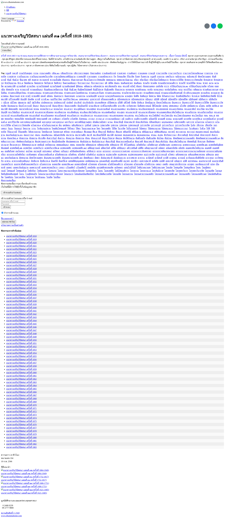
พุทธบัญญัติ (30, 119)
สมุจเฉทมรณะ (143, 135)
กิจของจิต (121, 76)
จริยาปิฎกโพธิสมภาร (159, 80)
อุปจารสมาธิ (145, 161)
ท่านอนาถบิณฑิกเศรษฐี (171, 93)
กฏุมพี (8, 73)
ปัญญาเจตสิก (70, 106)
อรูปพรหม (122, 154)
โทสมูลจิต (178, 167)
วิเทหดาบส (58, 132)
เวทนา (62, 167)
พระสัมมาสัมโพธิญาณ (90, 112)
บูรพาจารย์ (95, 99)
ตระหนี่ (126, 86)
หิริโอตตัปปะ (129, 145)
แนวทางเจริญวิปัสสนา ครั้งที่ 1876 (21, 424)
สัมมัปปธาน (85, 141)
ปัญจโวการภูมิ (25, 106)
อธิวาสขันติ (132, 148)
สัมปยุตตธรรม (72, 141)
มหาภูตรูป (46, 122)
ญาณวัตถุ (31, 86)
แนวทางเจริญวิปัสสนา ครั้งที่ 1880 (21, 437)
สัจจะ (87, 138)
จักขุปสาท (208, 80)
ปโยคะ (202, 106)
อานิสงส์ (158, 158)
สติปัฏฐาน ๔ (147, 132)
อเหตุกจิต (56, 164)
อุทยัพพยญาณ (91, 161)
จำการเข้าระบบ (11, 213)
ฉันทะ (117, 83)
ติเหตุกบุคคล (149, 86)
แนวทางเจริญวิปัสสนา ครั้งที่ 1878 (21, 431)
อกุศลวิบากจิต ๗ (52, 148)
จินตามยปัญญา (70, 83)
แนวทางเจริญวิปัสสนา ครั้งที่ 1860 (21, 372)
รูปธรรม (114, 125)
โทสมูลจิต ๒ (189, 167)
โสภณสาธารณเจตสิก (144, 174)
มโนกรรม (199, 122)
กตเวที (15, 73)
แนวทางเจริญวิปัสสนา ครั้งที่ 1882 (21, 444)
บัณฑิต (31, 99)
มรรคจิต (187, 119)
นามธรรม (80, 96)
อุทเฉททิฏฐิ (104, 161)
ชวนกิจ (146, 83)
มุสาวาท (190, 122)
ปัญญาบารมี (45, 106)
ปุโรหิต (183, 106)
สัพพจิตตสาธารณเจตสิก (184, 138)
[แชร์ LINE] (220, 26)
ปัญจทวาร (176, 102)
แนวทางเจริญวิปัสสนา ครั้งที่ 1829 (21, 272)
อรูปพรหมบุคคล (135, 154)
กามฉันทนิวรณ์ (109, 73)
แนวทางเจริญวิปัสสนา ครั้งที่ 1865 (21, 389)
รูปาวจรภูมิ (156, 125)
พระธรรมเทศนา (118, 109)
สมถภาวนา (29, 135)
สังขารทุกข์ (205, 135)
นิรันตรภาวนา (168, 96)
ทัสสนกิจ (10, 89)
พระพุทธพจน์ (162, 109)
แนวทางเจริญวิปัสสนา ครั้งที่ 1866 (21, 392)
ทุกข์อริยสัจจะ (171, 89)
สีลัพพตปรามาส (29, 145)
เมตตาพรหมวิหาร (49, 167)
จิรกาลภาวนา (84, 83)
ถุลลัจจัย (159, 86)
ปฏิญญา (149, 99)
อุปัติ (185, 161)
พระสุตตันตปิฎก (109, 112)
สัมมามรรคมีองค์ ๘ (125, 141)
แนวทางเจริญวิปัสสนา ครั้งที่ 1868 (21, 398)
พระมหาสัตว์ (190, 109)
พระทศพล (91, 109)
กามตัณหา (132, 73)
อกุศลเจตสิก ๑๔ (79, 148)
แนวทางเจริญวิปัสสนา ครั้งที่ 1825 (21, 259)
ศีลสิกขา (111, 132)
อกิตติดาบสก (164, 145)
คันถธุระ (66, 80)
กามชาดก (121, 73)
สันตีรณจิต (151, 138)
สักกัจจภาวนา (170, 135)
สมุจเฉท (118, 135)
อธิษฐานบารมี (151, 148)
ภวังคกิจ (65, 119)
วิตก (98, 128)
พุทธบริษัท (19, 119)
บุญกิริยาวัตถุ (56, 99)
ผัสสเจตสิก (13, 109)
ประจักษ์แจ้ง (88, 102)
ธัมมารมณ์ (15, 96)
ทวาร (166, 86)
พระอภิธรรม (190, 112)
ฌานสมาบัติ (10, 86)
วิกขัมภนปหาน (44, 128)
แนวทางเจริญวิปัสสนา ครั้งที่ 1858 (21, 366)
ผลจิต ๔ (215, 106)
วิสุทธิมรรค (47, 132)
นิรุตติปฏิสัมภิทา (183, 96)
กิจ (115, 76)
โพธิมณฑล (42, 171)
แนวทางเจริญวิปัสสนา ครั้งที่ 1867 (21, 395)
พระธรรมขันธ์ (103, 109)
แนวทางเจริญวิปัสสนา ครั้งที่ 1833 (21, 285)
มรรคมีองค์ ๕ (209, 119)
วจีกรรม (200, 125)
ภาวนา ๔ (100, 119)
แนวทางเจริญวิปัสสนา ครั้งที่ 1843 (21, 317)
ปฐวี (29, 102)
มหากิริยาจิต (13, 122)
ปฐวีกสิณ (36, 102)
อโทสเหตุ (92, 164)
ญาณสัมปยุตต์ (68, 86)
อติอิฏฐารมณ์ (94, 148)
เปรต (212, 164)
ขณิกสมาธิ (192, 76)
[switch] (2, 213)
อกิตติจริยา (141, 145)
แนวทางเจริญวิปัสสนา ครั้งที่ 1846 (21, 327)
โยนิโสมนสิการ (122, 171)
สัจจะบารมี (96, 138)
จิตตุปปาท (38, 83)
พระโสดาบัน (167, 115)
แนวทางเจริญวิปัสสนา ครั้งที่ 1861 (21, 376)
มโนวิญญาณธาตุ (50, 125)
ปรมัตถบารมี (59, 102)
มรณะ (169, 119)
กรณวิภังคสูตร (25, 73)
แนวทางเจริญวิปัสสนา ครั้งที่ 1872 (21, 411)
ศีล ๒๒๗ (88, 132)
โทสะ (198, 167)
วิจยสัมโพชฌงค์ (59, 128)
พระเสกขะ (129, 115)
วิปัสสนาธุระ (167, 128)
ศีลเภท (119, 132)
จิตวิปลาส (48, 83)
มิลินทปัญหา (155, 122)
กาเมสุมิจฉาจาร (105, 76)
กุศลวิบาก (169, 76)
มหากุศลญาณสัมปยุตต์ (30, 122)
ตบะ (120, 86)
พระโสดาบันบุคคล (182, 115)
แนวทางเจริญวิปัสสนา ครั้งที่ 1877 (21, 428)
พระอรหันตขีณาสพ (19, 115)
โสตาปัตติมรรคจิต (103, 174)
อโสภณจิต (138, 164)
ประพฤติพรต (100, 102)
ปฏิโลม (13, 102)
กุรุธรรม (160, 76)
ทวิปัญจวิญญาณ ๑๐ (179, 86)
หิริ (121, 145)
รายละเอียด (6, 50)
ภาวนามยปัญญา (112, 119)
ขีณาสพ (23, 80)
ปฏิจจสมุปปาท (137, 99)
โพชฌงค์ (11, 171)
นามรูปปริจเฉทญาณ (114, 96)
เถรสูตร (190, 164)
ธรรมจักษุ (205, 93)
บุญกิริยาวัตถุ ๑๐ (70, 99)
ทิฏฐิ (66, 89)
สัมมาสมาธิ (149, 141)
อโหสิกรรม (149, 164)
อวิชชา (171, 154)
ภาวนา (91, 119)
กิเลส (137, 76)
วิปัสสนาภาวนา (181, 128)
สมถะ (37, 135)
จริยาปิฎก (144, 80)
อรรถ (99, 151)
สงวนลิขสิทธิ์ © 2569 (10, 513)
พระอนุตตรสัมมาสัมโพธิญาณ (170, 112)
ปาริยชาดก (131, 106)
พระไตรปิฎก (197, 115)
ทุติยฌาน (197, 89)
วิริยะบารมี (12, 132)
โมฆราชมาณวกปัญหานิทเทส (71, 171)
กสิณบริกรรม (67, 73)
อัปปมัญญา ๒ (120, 158)
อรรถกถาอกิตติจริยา (16, 154)
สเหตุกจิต (80, 145)
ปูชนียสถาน (192, 106)
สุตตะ (72, 145)
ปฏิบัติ (156, 99)
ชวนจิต (154, 83)
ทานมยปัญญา (36, 89)
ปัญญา (36, 106)
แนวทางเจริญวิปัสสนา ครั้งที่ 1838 (21, 301)
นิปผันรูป (144, 96)
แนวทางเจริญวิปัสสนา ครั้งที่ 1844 (21, 320)
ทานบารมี (24, 89)
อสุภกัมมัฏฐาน (11, 158)
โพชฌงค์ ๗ (21, 171)
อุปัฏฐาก (178, 161)
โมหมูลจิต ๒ (91, 171)
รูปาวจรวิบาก (168, 125)
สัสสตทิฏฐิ (191, 141)
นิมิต (159, 96)
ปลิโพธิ (127, 102)
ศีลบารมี (102, 132)
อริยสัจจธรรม (61, 154)
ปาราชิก (121, 106)
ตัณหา (139, 86)
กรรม (35, 73)
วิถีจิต (114, 128)
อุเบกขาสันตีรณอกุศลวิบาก (26, 164)
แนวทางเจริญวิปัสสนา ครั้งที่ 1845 (21, 324)
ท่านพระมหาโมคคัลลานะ (76, 93)
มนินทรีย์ (153, 119)
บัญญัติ (23, 99)
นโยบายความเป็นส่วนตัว (12, 225)
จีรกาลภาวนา (97, 83)
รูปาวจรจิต (145, 125)
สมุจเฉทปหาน (129, 135)
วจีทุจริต (208, 125)
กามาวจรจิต (161, 73)
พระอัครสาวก (86, 115)
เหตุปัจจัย (91, 167)
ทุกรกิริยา (188, 89)
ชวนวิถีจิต (190, 83)
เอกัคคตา (118, 167)
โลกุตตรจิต (169, 171)
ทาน (17, 89)
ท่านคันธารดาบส (210, 89)
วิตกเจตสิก (106, 128)
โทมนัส (169, 167)
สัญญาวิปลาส (108, 138)
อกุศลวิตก (27, 148)
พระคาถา (68, 109)
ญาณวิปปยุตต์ (42, 86)
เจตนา (158, 164)
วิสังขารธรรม (34, 132)
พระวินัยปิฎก (14, 112)
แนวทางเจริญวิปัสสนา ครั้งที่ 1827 (21, 265)
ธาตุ (22, 96)
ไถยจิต (49, 177)
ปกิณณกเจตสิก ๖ (108, 99)
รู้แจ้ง (193, 125)
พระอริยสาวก (73, 115)
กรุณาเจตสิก (45, 73)
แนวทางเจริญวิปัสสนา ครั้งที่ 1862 (21, 379)
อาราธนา (209, 158)
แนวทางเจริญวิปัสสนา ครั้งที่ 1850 (21, 340)
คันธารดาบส (77, 80)
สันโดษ (160, 138)
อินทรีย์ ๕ (63, 161)
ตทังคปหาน (98, 86)
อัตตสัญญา (89, 158)
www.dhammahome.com (11, 516)
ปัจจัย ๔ (140, 102)
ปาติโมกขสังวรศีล (108, 106)
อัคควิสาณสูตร (36, 158)
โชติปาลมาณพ (144, 167)
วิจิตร (78, 128)
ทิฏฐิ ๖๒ (73, 89)
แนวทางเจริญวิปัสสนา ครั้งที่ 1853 (21, 350)
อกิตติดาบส (152, 145)
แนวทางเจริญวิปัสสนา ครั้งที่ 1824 (21, 256)
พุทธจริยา (9, 119)
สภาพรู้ (171, 132)
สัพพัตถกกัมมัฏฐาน (25, 141)
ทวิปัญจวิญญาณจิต (198, 86)
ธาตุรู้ (28, 96)
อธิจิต (113, 148)
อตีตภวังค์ (105, 148)
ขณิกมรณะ (180, 76)
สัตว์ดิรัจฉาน (129, 138)
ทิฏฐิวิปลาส (98, 89)
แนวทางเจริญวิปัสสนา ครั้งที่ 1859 (21, 369)
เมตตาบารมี (34, 167)
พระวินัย (201, 109)
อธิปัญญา (121, 148)
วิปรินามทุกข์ (132, 128)
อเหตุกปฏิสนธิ (80, 164)
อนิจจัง (182, 148)
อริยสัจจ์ (81, 154)
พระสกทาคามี (27, 112)
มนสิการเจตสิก (141, 119)
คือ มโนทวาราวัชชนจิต (94, 80)
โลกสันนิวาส (157, 171)
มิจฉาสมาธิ (129, 122)
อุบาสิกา (134, 161)
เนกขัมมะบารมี (202, 164)
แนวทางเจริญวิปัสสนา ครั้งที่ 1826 (21, 262)
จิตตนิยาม (28, 83)
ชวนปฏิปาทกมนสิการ (168, 83)
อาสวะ (8, 161)
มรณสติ (161, 119)
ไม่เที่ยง (57, 177)
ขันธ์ (9, 80)
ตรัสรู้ (132, 86)
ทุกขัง (150, 89)
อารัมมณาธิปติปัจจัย (195, 158)
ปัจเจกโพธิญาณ (163, 102)
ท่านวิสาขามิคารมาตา (132, 93)
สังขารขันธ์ (194, 135)
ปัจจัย (133, 102)
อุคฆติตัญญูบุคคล (76, 161)
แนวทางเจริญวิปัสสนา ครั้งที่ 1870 (21, 405)
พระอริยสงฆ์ (60, 115)
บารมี (37, 99)
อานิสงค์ (150, 158)
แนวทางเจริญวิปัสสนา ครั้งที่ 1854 (21, 353)
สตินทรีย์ (127, 132)
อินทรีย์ (54, 161)
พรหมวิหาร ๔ (46, 109)
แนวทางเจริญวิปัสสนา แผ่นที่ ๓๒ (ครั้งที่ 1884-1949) (24, 473)
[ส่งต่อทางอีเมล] (207, 26)
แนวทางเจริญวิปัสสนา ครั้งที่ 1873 (21, 415)
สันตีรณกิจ (140, 138)
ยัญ (60, 125)
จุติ (106, 83)
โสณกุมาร (68, 174)
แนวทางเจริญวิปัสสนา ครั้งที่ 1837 (21, 298)
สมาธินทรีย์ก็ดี (99, 135)
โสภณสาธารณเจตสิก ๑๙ (166, 174)
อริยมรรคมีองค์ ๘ (46, 154)
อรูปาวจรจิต (149, 154)
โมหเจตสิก (109, 171)
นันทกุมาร (58, 96)
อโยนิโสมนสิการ (115, 164)
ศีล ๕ (95, 132)
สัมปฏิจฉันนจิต (58, 141)
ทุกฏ (180, 89)
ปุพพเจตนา (174, 106)
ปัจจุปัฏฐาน (150, 102)
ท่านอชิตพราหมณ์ (151, 93)
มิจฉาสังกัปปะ (142, 122)
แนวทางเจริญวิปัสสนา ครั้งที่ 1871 (21, 408)
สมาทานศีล (80, 135)
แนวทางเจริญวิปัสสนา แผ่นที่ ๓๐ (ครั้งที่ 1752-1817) (24, 480)
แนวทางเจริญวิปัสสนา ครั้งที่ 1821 (21, 246)
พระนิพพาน (132, 109)
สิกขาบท (201, 141)
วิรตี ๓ (202, 128)
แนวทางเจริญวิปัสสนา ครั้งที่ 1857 (21, 363)
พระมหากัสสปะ (176, 109)
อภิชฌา (56, 151)
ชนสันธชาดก (127, 83)
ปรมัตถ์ (69, 102)
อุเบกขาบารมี (205, 161)
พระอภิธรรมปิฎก (205, 112)
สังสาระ (61, 138)
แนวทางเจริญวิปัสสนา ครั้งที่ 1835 (21, 291)
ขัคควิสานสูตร (204, 76)
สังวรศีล (42, 138)
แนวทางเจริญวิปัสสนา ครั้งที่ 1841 (21, 311)
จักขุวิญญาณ (10, 83)
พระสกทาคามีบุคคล (44, 112)
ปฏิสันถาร (203, 99)
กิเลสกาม (145, 76)
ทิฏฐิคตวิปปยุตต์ (85, 89)
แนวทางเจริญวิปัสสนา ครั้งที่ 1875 (21, 421)
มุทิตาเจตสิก (179, 122)
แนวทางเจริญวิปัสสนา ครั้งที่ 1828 (21, 269)
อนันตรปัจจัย (171, 148)
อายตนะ (173, 158)
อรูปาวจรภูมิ (161, 154)
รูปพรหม (123, 125)
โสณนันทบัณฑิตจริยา (84, 174)
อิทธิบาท (35, 161)
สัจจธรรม (80, 138)
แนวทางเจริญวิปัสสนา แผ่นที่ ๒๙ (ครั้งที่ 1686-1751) (24, 486)
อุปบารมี (169, 161)
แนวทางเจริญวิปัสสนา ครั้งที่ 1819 (21, 239)
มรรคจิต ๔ (197, 119)
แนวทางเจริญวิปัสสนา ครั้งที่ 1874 (21, 418)
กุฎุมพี (153, 76)
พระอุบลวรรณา (101, 115)
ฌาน (211, 83)
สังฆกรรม (23, 138)
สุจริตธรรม (50, 145)
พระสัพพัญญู (73, 112)
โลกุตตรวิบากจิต (196, 171)
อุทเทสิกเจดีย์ (116, 161)
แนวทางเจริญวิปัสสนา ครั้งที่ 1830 (21, 275)
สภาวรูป (191, 132)
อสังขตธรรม (181, 154)
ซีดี (7, 10)
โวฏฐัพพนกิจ (31, 174)
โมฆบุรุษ (52, 171)
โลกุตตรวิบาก (182, 171)
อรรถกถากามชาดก (121, 151)
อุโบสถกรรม (45, 164)
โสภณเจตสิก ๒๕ (199, 174)
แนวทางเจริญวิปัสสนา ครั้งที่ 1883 (21, 447)
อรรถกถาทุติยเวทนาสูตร (163, 151)
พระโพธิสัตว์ (154, 115)
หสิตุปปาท (114, 145)
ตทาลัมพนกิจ (111, 86)
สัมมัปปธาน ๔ (98, 141)
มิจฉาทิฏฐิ (118, 122)
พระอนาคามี (131, 112)
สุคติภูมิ (40, 145)
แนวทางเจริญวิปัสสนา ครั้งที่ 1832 (21, 282)
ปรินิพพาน (112, 102)
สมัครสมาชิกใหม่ (8, 222)
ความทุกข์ (44, 80)
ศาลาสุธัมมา (77, 132)
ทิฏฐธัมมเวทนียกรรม (53, 89)
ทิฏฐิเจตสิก (109, 89)
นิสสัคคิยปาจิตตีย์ (208, 96)
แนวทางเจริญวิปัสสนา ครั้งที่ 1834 (21, 288)
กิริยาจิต (130, 76)
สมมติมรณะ (47, 135)
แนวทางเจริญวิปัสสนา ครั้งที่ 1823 (21, 252)
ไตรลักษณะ (40, 177)
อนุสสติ (208, 148)
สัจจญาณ (70, 138)
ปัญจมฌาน (12, 106)
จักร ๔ (20, 83)
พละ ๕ (212, 115)
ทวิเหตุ (211, 86)
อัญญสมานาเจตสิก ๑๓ (72, 158)
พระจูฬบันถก (80, 109)
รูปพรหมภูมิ (133, 125)
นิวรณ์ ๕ (195, 96)
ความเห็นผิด (55, 80)
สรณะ (154, 135)
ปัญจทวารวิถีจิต (202, 102)
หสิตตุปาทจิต (103, 145)
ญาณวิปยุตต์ (55, 86)
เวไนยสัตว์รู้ (81, 167)
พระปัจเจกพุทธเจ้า (147, 109)
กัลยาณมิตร (95, 73)
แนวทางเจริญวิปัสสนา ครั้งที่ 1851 (21, 343)
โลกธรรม (134, 171)
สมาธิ (89, 135)
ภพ (49, 119)
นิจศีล (136, 96)
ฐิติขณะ (79, 86)
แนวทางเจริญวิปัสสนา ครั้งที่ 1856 (21, 359)
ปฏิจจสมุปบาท (123, 99)
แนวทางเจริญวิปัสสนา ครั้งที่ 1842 (21, 314)
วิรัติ (208, 128)
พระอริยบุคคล (47, 115)
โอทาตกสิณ (19, 177)
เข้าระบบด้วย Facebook (11, 193)
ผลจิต (208, 106)
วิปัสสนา (143, 128)
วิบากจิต (121, 128)
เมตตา (9, 167)
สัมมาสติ (139, 141)
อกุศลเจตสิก (65, 148)
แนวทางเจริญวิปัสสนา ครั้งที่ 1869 (21, 402)
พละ (206, 115)
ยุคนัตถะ (67, 125)
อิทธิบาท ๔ (45, 161)
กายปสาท (11, 76)
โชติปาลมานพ (158, 167)
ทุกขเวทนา (159, 89)
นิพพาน (152, 96)
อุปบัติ (162, 161)
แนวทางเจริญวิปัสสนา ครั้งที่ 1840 (21, 307)
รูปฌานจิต (105, 125)
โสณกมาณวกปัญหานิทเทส (50, 174)
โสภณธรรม (127, 174)
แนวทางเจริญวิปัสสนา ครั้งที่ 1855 (21, 356)
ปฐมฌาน (22, 102)
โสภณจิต (117, 174)
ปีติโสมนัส (156, 106)
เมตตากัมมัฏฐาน (20, 167)
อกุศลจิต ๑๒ (202, 145)
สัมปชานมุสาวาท (43, 141)
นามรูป (101, 96)
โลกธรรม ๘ (145, 171)
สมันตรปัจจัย (59, 135)
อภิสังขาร (91, 151)
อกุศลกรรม (176, 145)
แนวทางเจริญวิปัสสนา (16, 13)
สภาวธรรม (181, 132)
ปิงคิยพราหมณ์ (144, 106)
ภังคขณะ (83, 119)
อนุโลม (29, 151)
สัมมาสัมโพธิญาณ (177, 141)
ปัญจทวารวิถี (188, 102)
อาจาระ (141, 158)
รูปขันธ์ (88, 125)
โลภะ (21, 174)
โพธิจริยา (31, 171)
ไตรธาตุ (30, 177)
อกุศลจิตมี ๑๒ (16, 148)
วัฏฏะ (10, 128)
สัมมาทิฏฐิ (110, 141)
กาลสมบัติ (81, 76)
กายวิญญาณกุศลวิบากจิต (41, 76)
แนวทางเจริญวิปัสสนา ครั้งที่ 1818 (21, 236)
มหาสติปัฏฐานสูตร (83, 122)
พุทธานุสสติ (42, 119)
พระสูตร (121, 112)
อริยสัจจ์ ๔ (91, 154)
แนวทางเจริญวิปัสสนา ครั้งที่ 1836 (21, 294)
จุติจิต (110, 83)
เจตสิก (165, 164)
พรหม (36, 109)
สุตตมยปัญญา (62, 145)
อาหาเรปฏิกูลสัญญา (21, 161)
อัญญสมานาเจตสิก (52, 158)
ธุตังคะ (50, 96)
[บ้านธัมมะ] (12, 2)
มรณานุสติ (178, 119)
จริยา (136, 80)
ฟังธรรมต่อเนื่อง (8, 180)
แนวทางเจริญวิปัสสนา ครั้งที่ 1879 (21, 434)
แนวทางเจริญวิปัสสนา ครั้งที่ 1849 (21, 337)
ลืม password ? (7, 218)
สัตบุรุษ (118, 138)
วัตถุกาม (26, 128)
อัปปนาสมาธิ (107, 158)
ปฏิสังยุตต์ (193, 99)
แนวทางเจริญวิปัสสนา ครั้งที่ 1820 (21, 243)
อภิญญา (65, 151)
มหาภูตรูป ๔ (58, 122)
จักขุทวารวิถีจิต (176, 80)
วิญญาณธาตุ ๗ (88, 128)
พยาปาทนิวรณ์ (26, 109)
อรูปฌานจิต (111, 154)
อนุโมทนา (20, 151)
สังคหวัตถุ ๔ (12, 138)
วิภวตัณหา (194, 128)
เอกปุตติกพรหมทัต (105, 167)
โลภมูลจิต (209, 171)
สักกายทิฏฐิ (183, 135)
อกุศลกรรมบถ (189, 145)
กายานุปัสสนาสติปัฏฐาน (65, 76)
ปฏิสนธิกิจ (172, 99)
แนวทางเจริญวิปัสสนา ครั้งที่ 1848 (21, 333)
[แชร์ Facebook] (213, 26)
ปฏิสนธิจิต (183, 99)
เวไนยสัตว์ (70, 167)
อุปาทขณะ (193, 161)
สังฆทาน (33, 138)
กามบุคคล (142, 73)
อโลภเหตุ (128, 164)
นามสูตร (129, 96)
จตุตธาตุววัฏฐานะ (125, 80)
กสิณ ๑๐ (56, 73)
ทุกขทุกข (130, 89)
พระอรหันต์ (34, 115)
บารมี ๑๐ (45, 99)
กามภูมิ (151, 73)
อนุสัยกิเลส (9, 151)
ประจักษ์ (78, 102)
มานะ (110, 122)
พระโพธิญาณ (141, 115)
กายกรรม (208, 73)
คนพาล (35, 80)
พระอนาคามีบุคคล (147, 112)
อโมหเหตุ (102, 164)
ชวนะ (199, 83)
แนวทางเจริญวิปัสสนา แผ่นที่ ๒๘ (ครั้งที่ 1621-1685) (24, 493)
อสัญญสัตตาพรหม (196, 154)
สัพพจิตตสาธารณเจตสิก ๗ (208, 138)
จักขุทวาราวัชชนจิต (193, 80)
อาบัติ (165, 158)
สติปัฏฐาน (136, 132)
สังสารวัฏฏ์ (52, 138)
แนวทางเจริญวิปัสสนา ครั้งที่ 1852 (21, 346)
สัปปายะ (168, 138)
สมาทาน (70, 135)
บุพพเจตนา (84, 99)
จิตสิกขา (58, 83)
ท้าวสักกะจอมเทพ (191, 93)
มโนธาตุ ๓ (36, 125)
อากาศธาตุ (132, 158)
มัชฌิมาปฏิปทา (100, 122)
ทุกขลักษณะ (140, 89)
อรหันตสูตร (31, 154)
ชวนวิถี (182, 83)
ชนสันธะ (138, 83)
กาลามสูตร (92, 76)
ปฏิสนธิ (163, 99)
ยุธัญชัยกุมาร (78, 125)
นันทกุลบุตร (69, 96)
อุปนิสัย (155, 161)
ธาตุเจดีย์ (36, 96)
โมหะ (100, 171)
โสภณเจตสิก (184, 174)
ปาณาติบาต (94, 106)
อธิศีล (140, 148)
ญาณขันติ (21, 86)
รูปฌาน (95, 125)
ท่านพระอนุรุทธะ (113, 93)
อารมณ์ (181, 158)
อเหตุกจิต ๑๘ (67, 164)
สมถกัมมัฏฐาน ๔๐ (14, 135)
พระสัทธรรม (60, 112)
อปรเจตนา (47, 151)
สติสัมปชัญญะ (160, 132)
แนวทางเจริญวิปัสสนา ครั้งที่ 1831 (21, 278)
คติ (29, 80)
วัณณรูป (18, 128)
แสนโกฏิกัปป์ (130, 167)
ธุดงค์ (43, 96)
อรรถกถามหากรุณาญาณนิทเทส (190, 151)
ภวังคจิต (74, 119)
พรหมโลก (58, 109)
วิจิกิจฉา (71, 128)
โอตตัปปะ (9, 177)
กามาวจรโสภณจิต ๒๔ (193, 73)
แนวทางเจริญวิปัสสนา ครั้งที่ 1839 (21, 304)
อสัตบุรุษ (210, 154)
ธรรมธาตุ (215, 93)
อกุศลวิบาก (38, 148)
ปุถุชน (165, 106)
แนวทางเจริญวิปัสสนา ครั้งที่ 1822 (21, 249)
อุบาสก (126, 161)
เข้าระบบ (6, 207)
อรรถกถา (107, 151)
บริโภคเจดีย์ (14, 99)
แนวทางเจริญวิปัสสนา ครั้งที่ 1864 (21, 385)
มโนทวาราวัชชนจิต (21, 125)
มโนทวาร (209, 122)
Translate (20, 21)
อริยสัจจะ (72, 154)
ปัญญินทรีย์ (82, 106)
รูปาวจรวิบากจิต (182, 125)
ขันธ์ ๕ (15, 80)
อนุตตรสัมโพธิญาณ (195, 148)
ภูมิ (122, 119)
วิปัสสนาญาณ (154, 128)
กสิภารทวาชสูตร (81, 73)
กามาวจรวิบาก (175, 73)
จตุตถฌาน (111, 80)
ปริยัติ (120, 102)
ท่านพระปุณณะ (34, 93)
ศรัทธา (67, 132)
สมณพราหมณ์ (202, 132)
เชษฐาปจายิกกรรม (177, 164)
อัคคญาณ (23, 158)
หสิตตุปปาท (91, 145)
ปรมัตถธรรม (47, 102)
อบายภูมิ (37, 151)
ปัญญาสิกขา (58, 106)
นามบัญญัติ (91, 96)
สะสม (160, 135)
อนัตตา (161, 148)
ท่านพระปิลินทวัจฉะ (17, 93)
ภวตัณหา (56, 119)
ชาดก (205, 83)
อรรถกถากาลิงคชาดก (141, 151)
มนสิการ (129, 119)
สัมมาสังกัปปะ (161, 141)
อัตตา (97, 158)
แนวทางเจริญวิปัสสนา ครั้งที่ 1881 (21, 441)
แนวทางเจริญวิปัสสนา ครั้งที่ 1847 (21, 330)
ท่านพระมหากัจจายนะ (53, 93)
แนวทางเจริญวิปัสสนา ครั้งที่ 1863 (21, 382)
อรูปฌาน (101, 154)
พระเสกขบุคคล (116, 115)
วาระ (33, 128)
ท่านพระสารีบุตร (96, 93)
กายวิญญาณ (23, 76)
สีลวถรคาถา (15, 145)
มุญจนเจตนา (167, 122)
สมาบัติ (110, 135)
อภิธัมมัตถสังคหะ (78, 151)
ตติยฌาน (88, 86)
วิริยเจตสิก (22, 132)
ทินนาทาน (120, 89)
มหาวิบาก (69, 122)
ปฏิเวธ (6, 102)
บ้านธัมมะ (10, 7)
